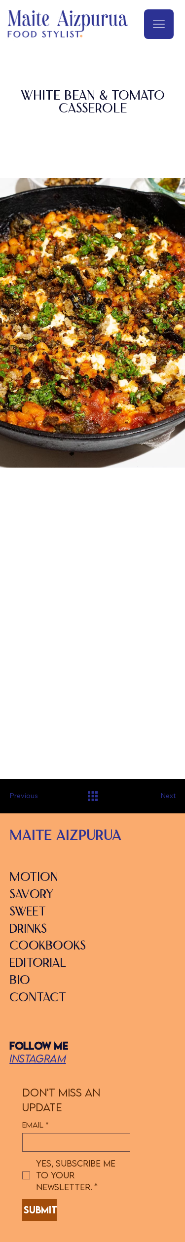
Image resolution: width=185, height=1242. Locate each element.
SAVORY (31, 895)
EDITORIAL (37, 964)
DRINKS (28, 930)
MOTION (33, 878)
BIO (19, 981)
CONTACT (37, 998)
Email (35, 1125)
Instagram (37, 1058)
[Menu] (159, 24)
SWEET (27, 912)
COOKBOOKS (47, 946)
